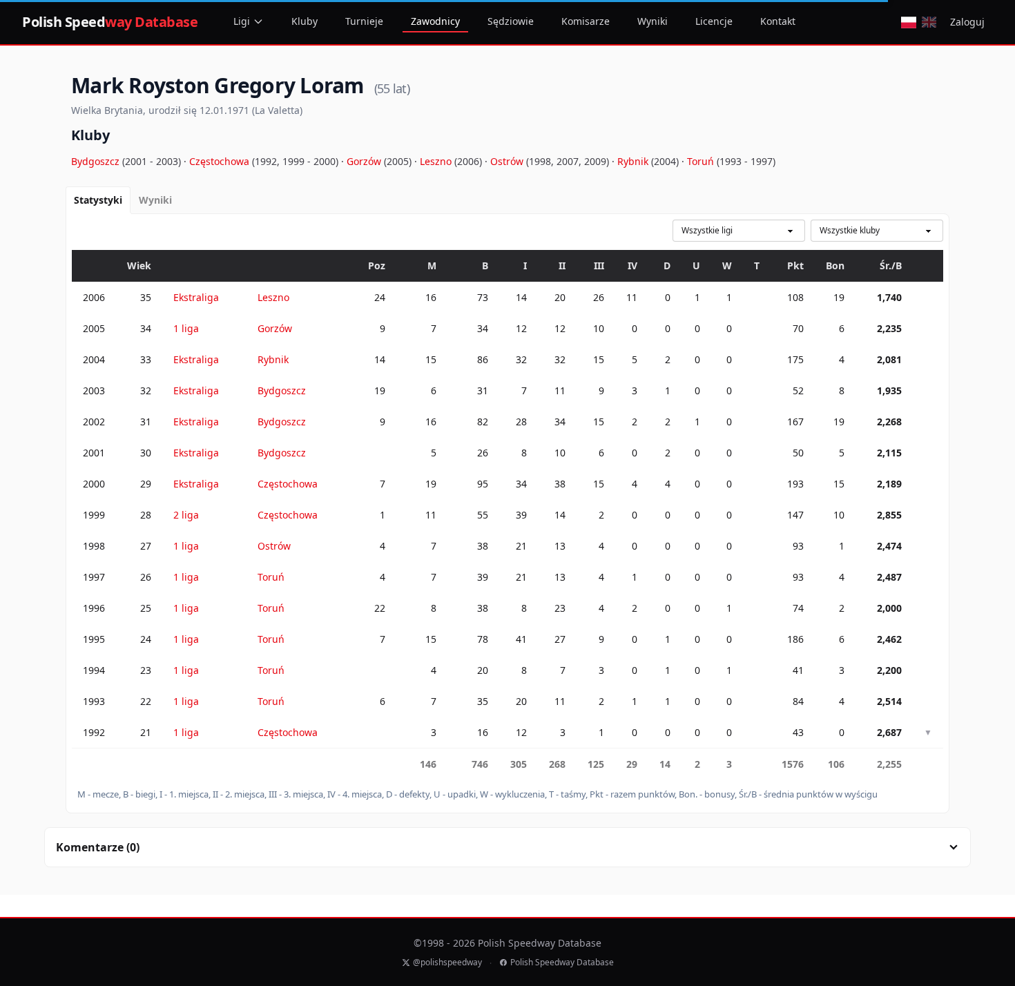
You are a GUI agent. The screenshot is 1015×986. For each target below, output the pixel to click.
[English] (929, 22)
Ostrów (508, 161)
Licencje (714, 21)
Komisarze (585, 21)
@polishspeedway (447, 962)
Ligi (241, 21)
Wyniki (652, 21)
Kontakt (777, 21)
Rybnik (634, 161)
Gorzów (365, 161)
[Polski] (908, 22)
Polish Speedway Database (562, 962)
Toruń (702, 161)
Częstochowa (220, 161)
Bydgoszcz (96, 161)
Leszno (437, 161)
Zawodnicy (435, 21)
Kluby (304, 21)
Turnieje (364, 21)
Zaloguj (967, 21)
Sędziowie (510, 21)
